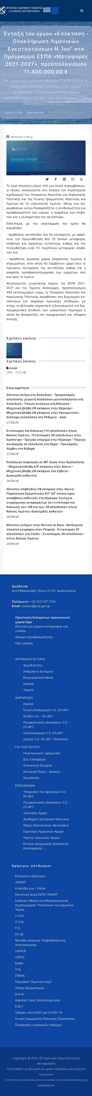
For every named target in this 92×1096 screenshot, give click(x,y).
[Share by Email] (72, 179)
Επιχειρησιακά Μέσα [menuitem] (38, 677)
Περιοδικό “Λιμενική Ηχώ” (33, 981)
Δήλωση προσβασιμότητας (34, 637)
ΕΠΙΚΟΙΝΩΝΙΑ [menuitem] (25, 785)
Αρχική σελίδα (14, 112)
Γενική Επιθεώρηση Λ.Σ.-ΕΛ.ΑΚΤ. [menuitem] (46, 710)
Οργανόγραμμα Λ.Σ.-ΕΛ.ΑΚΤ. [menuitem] (43, 733)
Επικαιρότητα (35, 112)
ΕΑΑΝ (19, 963)
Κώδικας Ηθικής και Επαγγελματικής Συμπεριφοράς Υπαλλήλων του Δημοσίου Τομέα (44, 905)
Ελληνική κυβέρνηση (30, 876)
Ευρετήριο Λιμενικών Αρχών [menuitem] (43, 831)
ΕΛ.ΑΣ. (19, 934)
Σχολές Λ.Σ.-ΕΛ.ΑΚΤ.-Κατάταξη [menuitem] (45, 739)
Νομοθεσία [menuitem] (31, 777)
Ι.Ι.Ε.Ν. (19, 915)
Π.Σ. (18, 928)
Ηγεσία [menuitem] (28, 704)
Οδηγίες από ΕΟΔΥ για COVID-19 (38, 1012)
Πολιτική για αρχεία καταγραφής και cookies (41, 629)
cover (13, 368)
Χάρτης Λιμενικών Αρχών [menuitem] (41, 837)
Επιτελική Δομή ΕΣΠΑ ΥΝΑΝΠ (36, 894)
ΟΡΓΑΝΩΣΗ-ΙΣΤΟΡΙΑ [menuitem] (30, 659)
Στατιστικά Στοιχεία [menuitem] (37, 765)
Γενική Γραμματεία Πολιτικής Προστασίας (45, 1018)
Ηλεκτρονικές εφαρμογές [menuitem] (42, 753)
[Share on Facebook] (55, 179)
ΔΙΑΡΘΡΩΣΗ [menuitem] (24, 697)
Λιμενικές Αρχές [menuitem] (35, 813)
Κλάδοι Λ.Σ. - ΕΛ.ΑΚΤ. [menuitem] (38, 716)
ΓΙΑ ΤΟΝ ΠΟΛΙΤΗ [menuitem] (27, 747)
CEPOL (20, 957)
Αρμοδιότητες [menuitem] (33, 665)
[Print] (81, 179)
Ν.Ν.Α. (19, 994)
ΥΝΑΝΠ (20, 882)
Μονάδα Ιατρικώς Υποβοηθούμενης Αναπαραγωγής (40, 942)
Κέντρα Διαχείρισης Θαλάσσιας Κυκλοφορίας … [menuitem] (46, 846)
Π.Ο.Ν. (19, 922)
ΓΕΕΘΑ (20, 975)
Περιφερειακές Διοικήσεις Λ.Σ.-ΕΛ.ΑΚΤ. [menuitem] (46, 724)
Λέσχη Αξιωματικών (29, 988)
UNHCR (20, 951)
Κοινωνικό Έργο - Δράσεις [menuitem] (42, 771)
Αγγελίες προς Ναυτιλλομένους (38, 1000)
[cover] (14, 351)
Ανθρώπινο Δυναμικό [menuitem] (38, 671)
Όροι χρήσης (24, 643)
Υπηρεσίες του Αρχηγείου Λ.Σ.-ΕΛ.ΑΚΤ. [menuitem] (45, 794)
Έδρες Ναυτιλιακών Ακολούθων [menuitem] (46, 825)
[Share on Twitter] (47, 179)
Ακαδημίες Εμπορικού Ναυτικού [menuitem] (46, 819)
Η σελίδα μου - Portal (30, 888)
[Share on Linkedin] (64, 179)
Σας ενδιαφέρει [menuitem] (34, 759)
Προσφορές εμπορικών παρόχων (38, 1025)
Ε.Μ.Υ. (19, 1006)
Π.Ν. (18, 969)
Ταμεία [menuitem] (28, 690)
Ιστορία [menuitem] (28, 683)
